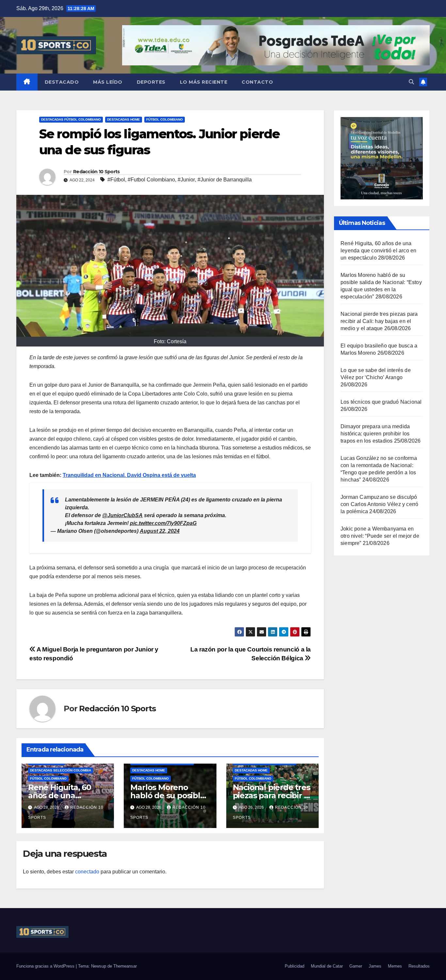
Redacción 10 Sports (96, 172)
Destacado (62, 82)
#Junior (186, 179)
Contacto (257, 82)
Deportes (151, 82)
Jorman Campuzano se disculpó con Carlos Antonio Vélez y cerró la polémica (379, 504)
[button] (411, 82)
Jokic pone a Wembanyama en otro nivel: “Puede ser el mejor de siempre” (380, 536)
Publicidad (294, 966)
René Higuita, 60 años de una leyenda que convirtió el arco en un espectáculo (378, 251)
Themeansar (125, 966)
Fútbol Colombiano (164, 119)
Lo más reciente (204, 82)
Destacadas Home (123, 119)
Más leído (107, 82)
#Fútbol (116, 179)
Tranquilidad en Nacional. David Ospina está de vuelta (129, 475)
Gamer (355, 966)
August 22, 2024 (160, 531)
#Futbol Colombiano (151, 179)
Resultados (419, 966)
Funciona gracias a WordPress (46, 966)
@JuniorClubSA (122, 515)
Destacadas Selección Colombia (60, 770)
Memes (395, 966)
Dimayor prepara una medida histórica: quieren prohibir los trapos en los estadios (375, 434)
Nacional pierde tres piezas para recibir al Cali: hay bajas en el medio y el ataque (379, 321)
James (375, 966)
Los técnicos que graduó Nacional (381, 402)
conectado (87, 871)
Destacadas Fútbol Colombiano (71, 119)
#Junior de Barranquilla (225, 179)
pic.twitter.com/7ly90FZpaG (163, 523)
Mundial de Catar (327, 966)
